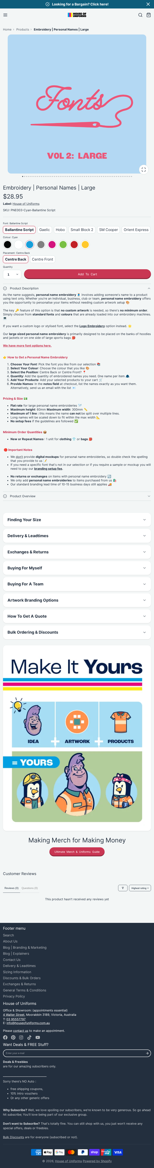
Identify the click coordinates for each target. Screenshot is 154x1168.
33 (82, 176)
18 (54, 176)
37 (90, 176)
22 (62, 176)
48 (110, 176)
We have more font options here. (27, 345)
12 (43, 176)
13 (45, 176)
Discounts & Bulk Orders (22, 978)
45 (105, 176)
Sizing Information (17, 972)
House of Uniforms (26, 204)
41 (97, 176)
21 (60, 176)
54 (122, 176)
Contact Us (11, 960)
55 (124, 176)
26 (69, 176)
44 (103, 176)
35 (86, 176)
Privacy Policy (14, 996)
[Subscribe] (147, 1053)
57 (127, 176)
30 (77, 176)
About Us (10, 941)
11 (41, 176)
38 (92, 176)
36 (88, 176)
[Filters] (123, 888)
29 (75, 176)
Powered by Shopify (97, 1161)
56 (125, 176)
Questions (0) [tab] (30, 888)
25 (67, 176)
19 (56, 176)
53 (120, 176)
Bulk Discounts (13, 1137)
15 (48, 176)
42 (99, 176)
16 (50, 176)
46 (107, 176)
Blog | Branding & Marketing (25, 947)
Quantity (8, 266)
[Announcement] (77, 4)
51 (116, 176)
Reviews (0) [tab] (12, 888)
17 (52, 176)
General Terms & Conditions (24, 990)
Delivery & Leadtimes (19, 966)
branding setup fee (48, 468)
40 (95, 176)
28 (73, 176)
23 (63, 176)
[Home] (77, 15)
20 (58, 176)
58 (129, 176)
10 (39, 176)
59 (131, 176)
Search (8, 935)
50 (114, 176)
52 (118, 176)
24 (65, 176)
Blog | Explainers (16, 953)
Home (7, 29)
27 (71, 176)
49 (112, 176)
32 (80, 176)
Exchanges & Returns (19, 984)
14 (47, 176)
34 (84, 176)
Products (22, 29)
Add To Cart (87, 274)
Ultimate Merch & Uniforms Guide (76, 851)
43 (101, 176)
